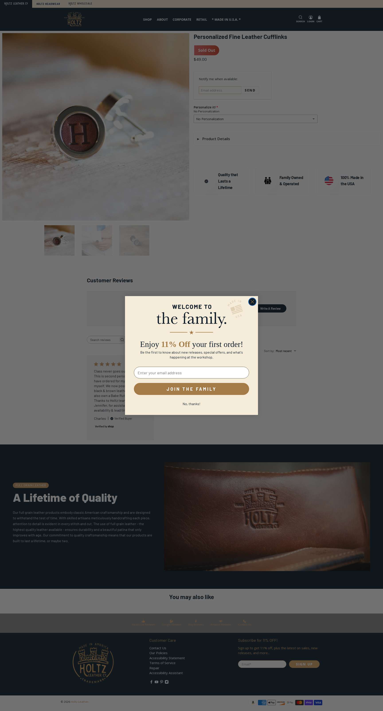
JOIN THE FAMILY (192, 389)
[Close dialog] (252, 302)
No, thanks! (191, 404)
